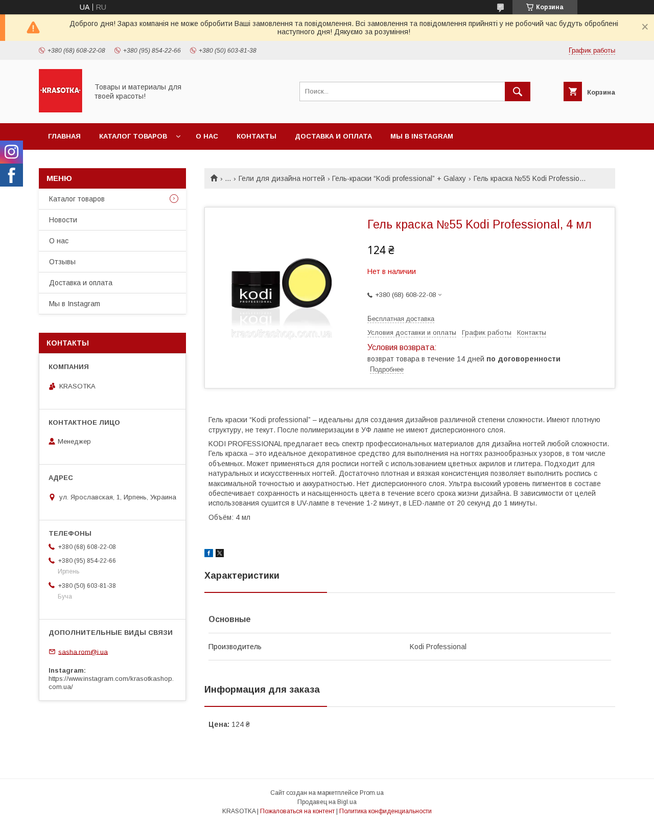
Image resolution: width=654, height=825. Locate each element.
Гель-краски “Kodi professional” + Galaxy (399, 178)
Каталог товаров (133, 136)
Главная (64, 136)
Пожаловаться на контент (297, 811)
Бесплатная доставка (400, 319)
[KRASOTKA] (60, 110)
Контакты (256, 136)
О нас (207, 136)
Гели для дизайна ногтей (282, 178)
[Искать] (517, 91)
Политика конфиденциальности (385, 811)
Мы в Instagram (421, 136)
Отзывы (62, 262)
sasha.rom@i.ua (83, 651)
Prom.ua (372, 792)
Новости (63, 220)
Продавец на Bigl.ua (327, 802)
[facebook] (208, 555)
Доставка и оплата (333, 136)
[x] (220, 555)
